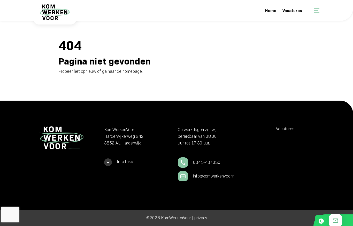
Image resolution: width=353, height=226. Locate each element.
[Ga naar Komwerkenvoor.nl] (54, 15)
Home (270, 10)
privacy (200, 217)
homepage (132, 71)
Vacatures (292, 10)
